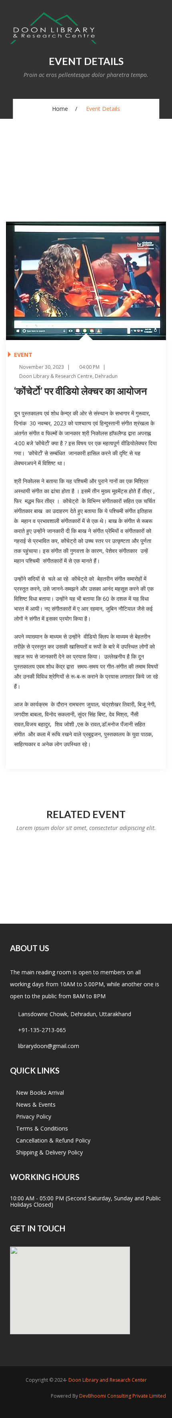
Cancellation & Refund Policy (53, 1140)
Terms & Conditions (42, 1128)
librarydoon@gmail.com (48, 1046)
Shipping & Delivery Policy (49, 1152)
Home (60, 108)
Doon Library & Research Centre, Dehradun (68, 376)
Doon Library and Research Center (107, 1380)
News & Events (36, 1104)
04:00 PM (89, 367)
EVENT (23, 354)
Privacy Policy (33, 1116)
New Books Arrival (40, 1092)
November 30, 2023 (41, 367)
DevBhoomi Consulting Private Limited (122, 1395)
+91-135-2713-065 (42, 1030)
